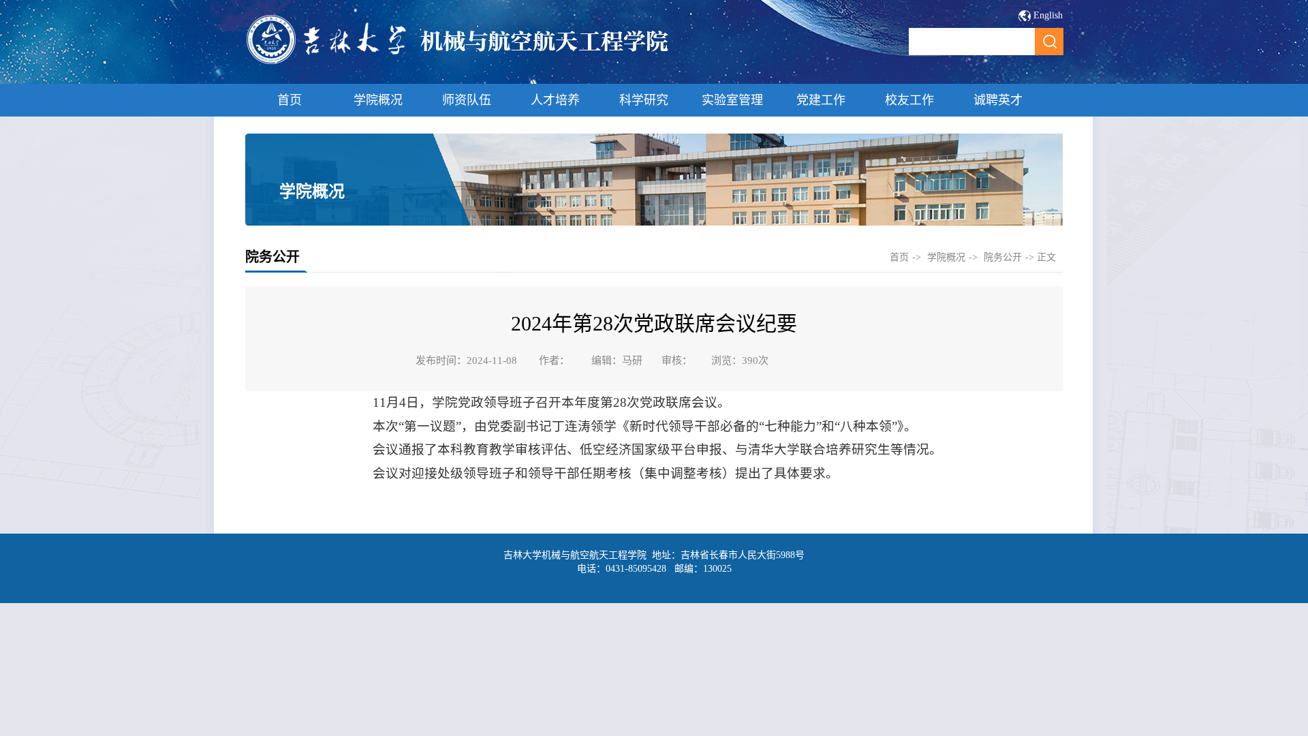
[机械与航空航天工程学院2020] (458, 62)
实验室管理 (732, 100)
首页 (289, 100)
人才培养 (555, 100)
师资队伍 (466, 100)
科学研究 (643, 100)
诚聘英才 (998, 100)
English (1048, 15)
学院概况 (378, 100)
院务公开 (1003, 257)
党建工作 (820, 100)
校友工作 (909, 100)
